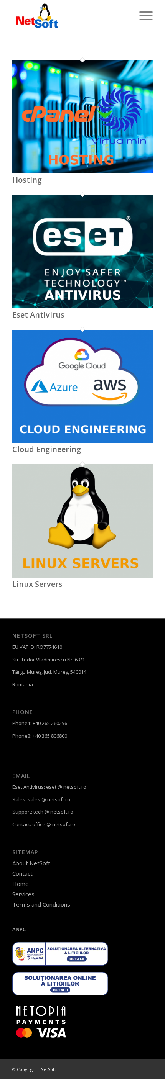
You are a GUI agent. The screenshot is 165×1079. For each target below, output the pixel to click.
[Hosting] (82, 171)
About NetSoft (31, 863)
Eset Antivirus (38, 314)
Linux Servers (37, 584)
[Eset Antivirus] (82, 306)
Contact (22, 873)
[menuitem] (142, 15)
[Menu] (142, 15)
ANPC (19, 929)
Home (20, 883)
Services (23, 894)
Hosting (27, 180)
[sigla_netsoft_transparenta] (68, 15)
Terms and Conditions (41, 904)
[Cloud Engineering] (82, 440)
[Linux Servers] (82, 575)
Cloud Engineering (46, 449)
